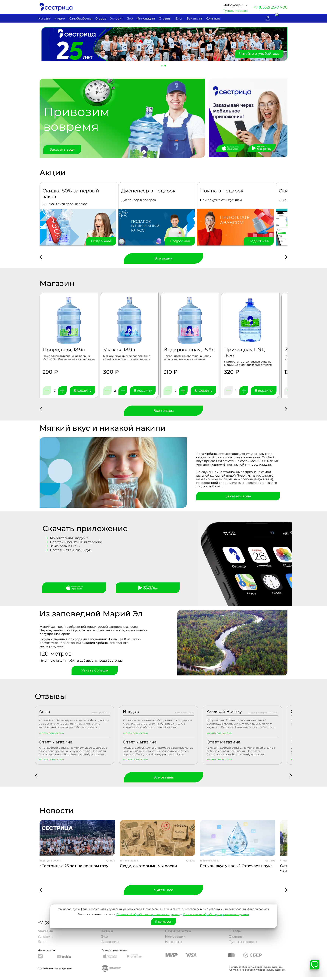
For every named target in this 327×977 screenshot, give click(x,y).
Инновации (146, 18)
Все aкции (163, 258)
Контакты (213, 18)
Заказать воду (62, 149)
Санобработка (80, 18)
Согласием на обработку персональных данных (216, 914)
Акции (60, 18)
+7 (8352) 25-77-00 (270, 7)
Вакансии (194, 18)
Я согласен (163, 921)
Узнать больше (94, 670)
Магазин (44, 18)
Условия (116, 18)
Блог (179, 18)
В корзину (82, 390)
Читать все (163, 890)
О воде (100, 18)
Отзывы (165, 18)
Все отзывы (163, 777)
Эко (130, 18)
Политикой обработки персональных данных (148, 914)
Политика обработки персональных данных (255, 966)
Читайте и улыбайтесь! (259, 54)
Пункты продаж (235, 11)
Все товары (163, 411)
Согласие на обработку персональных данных (257, 969)
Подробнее (101, 241)
